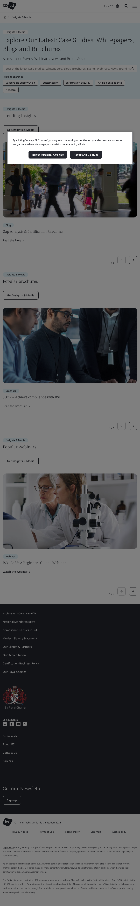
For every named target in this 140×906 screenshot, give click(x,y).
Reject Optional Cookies (48, 154)
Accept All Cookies (86, 154)
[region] (70, 148)
